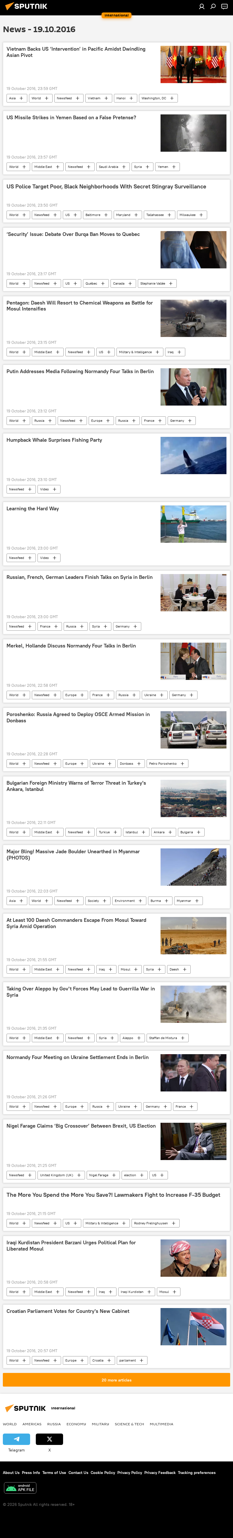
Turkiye (104, 832)
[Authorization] (201, 6)
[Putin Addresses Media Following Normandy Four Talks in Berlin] (193, 387)
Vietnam (94, 98)
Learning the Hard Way (33, 508)
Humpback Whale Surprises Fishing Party (54, 440)
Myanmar (184, 900)
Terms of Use (54, 1472)
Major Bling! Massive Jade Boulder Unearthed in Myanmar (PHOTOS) (73, 854)
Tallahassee (155, 215)
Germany (177, 420)
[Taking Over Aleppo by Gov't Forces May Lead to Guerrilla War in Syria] (193, 1004)
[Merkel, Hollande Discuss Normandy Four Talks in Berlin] (193, 661)
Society (93, 900)
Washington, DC (154, 98)
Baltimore (93, 215)
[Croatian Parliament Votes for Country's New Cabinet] (193, 1326)
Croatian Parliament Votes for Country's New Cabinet (68, 1311)
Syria (138, 167)
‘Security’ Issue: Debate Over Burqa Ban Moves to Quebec (73, 234)
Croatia (97, 1360)
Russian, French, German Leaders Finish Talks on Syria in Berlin (80, 577)
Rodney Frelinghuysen (151, 1223)
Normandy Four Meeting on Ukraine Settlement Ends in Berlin (78, 1057)
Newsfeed (64, 98)
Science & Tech (129, 1423)
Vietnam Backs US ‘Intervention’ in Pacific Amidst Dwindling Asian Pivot (76, 52)
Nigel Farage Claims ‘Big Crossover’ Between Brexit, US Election (81, 1126)
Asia (12, 98)
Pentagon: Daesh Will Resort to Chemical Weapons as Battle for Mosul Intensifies (80, 306)
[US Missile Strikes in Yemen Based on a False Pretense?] (193, 133)
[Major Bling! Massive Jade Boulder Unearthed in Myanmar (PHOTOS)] (193, 867)
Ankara (159, 832)
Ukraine (150, 695)
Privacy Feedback (160, 1472)
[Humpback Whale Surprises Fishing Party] (193, 455)
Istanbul (132, 832)
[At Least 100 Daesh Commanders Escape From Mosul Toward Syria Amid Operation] (193, 935)
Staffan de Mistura (163, 1038)
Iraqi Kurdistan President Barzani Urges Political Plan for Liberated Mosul (71, 1245)
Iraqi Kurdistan (132, 1292)
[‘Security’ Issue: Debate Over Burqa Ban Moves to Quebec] (193, 249)
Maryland (123, 215)
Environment (125, 900)
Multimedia (161, 1423)
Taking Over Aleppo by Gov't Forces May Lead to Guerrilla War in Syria (81, 992)
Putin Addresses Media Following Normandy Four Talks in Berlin (80, 371)
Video (44, 489)
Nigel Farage (98, 1175)
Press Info (31, 1472)
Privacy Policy (129, 1472)
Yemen (163, 167)
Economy (76, 1423)
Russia (39, 420)
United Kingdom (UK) (56, 1175)
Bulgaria (186, 832)
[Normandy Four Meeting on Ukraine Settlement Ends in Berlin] (193, 1072)
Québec (91, 283)
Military (100, 1423)
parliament (127, 1360)
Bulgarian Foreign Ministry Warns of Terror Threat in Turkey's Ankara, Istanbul (76, 786)
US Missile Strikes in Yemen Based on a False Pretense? (71, 117)
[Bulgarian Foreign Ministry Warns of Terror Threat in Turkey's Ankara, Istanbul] (193, 798)
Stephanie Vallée (152, 283)
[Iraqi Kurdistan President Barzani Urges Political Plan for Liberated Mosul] (193, 1258)
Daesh (174, 969)
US (67, 215)
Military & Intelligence (135, 352)
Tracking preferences (197, 1472)
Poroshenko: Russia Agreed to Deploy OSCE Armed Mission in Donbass (78, 717)
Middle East (43, 167)
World (36, 98)
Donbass (126, 763)
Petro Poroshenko (163, 763)
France (149, 420)
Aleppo (127, 1038)
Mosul (125, 969)
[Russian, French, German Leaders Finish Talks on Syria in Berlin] (193, 592)
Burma (156, 900)
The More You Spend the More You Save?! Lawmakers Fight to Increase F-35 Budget (113, 1194)
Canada (118, 283)
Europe (96, 420)
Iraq (171, 352)
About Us (11, 1472)
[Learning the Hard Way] (193, 524)
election (130, 1175)
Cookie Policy (103, 1472)
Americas (31, 1423)
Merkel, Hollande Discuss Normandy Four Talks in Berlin (71, 646)
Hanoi (121, 98)
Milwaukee (187, 215)
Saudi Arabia (108, 167)
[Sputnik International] (28, 11)
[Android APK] (20, 1488)
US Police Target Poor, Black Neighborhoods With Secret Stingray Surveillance (106, 186)
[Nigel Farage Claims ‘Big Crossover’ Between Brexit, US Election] (193, 1141)
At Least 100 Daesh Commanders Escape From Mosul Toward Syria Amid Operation (76, 923)
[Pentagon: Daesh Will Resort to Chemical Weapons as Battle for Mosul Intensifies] (193, 318)
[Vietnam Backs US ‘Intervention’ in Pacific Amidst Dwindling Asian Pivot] (193, 64)
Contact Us (78, 1472)
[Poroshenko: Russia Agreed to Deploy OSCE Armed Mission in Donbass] (193, 730)
